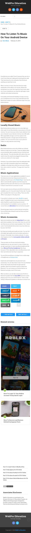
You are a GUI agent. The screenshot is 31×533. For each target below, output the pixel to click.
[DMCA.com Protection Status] (8, 487)
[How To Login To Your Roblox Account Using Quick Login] (15, 358)
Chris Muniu (5, 40)
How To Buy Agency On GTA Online (12, 469)
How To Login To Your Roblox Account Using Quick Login (14, 394)
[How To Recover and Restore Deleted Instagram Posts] (15, 409)
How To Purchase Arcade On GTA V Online (14, 475)
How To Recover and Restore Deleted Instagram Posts (13, 421)
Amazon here (14, 257)
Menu (3, 16)
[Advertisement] (15, 59)
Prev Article (8, 314)
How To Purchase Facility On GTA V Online (14, 472)
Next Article (22, 314)
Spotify (21, 198)
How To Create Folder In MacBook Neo (13, 467)
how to (4, 28)
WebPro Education (15, 3)
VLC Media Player (18, 180)
